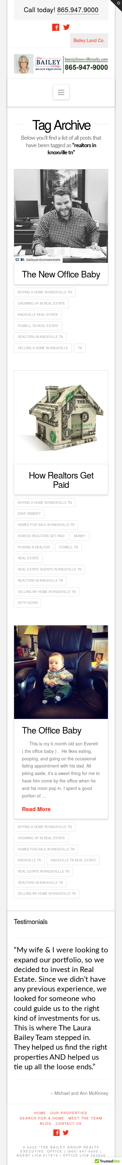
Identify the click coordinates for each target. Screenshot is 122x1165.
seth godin (28, 602)
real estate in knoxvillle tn (43, 871)
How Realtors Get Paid (61, 479)
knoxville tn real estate (73, 860)
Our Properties (69, 1142)
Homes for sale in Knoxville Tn (46, 524)
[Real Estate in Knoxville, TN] (61, 63)
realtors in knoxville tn (40, 337)
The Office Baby (51, 730)
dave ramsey (29, 513)
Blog (46, 1153)
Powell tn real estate (38, 326)
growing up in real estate (41, 303)
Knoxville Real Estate (38, 314)
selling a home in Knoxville (43, 348)
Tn (80, 348)
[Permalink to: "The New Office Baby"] (61, 216)
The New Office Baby (61, 273)
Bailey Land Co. (89, 40)
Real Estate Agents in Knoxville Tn (49, 569)
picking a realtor (34, 547)
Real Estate (28, 558)
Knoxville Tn (29, 860)
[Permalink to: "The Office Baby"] (61, 672)
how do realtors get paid (41, 536)
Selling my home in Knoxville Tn (47, 592)
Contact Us (69, 1153)
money (80, 536)
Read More (36, 809)
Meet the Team (85, 1147)
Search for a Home (42, 1147)
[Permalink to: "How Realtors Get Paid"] (61, 417)
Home (40, 1142)
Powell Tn (68, 547)
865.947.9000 (78, 9)
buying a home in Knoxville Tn (45, 292)
